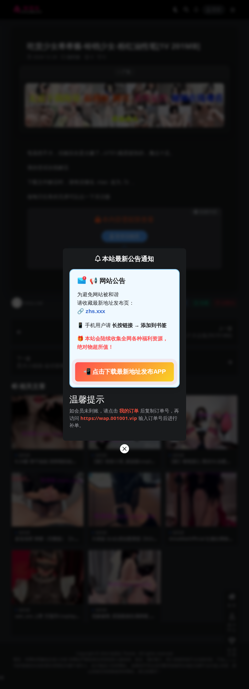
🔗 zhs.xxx (91, 311)
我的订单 (129, 410)
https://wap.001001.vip (109, 418)
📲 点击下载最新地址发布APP (124, 371)
